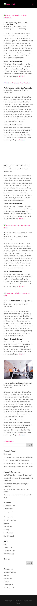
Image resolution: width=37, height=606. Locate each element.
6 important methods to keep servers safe (18, 301)
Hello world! (8, 454)
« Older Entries (9, 441)
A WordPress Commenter (12, 475)
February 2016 (8, 509)
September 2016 (9, 505)
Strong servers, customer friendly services (16, 166)
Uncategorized (9, 536)
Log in (6, 544)
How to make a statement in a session (18, 383)
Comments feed (9, 550)
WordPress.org (9, 554)
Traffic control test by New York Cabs (18, 88)
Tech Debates (8, 533)
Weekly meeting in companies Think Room (18, 233)
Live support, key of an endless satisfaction (16, 23)
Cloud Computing (10, 520)
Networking (22, 29)
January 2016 (8, 512)
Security (6, 530)
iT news (14, 29)
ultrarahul (9, 26)
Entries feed (8, 547)
